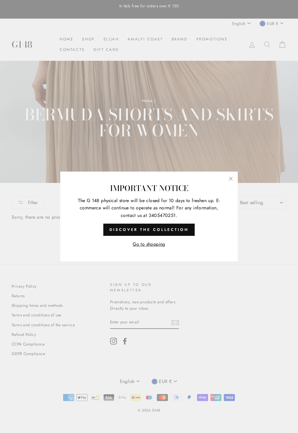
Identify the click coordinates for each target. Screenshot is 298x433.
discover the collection (149, 229)
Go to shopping (149, 244)
